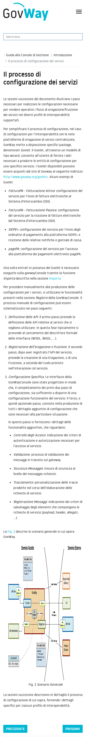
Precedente (15, 729)
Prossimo (72, 729)
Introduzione (63, 55)
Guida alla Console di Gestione (27, 55)
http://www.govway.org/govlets (25, 177)
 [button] (79, 11)
